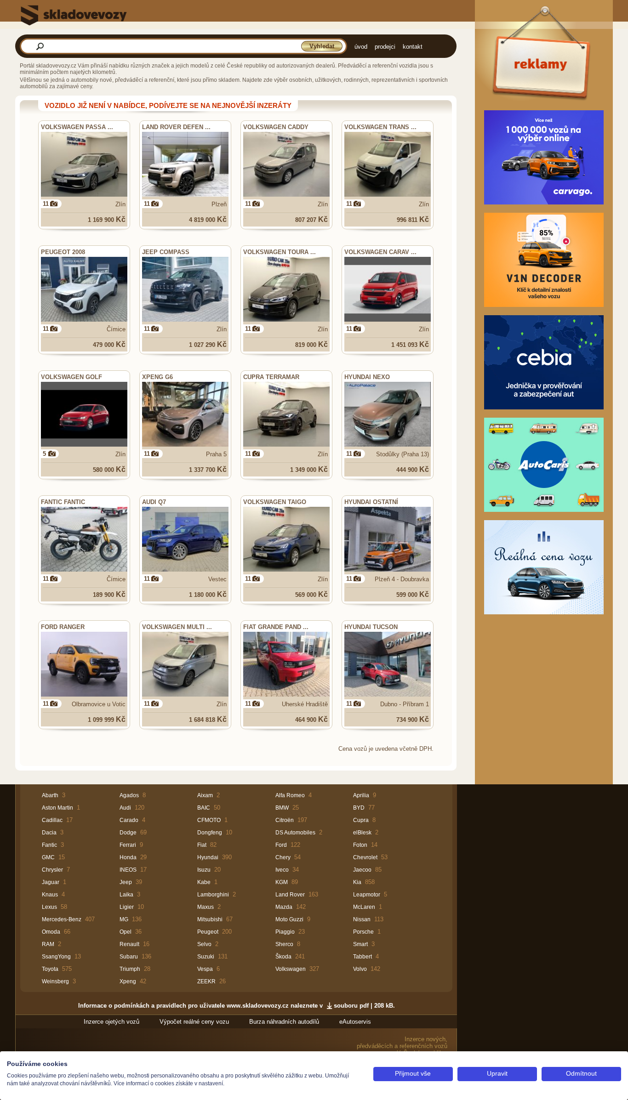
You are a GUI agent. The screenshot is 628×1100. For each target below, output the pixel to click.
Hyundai (207, 857)
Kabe (204, 882)
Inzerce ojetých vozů (111, 1021)
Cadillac (52, 820)
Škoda (283, 956)
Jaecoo (362, 870)
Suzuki (205, 956)
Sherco (284, 944)
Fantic (49, 845)
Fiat (201, 845)
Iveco (282, 870)
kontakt (412, 46)
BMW (282, 808)
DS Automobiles (295, 832)
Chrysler (52, 870)
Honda (128, 857)
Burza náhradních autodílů (284, 1021)
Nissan (362, 919)
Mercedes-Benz (61, 919)
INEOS (128, 870)
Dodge (128, 832)
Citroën (284, 820)
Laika (126, 894)
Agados (129, 795)
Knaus (50, 894)
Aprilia (361, 795)
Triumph (130, 969)
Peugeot (207, 932)
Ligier (127, 907)
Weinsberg (55, 981)
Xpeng (128, 981)
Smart (360, 944)
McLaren (364, 907)
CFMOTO (209, 820)
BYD (359, 808)
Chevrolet (365, 857)
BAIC (203, 808)
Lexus (49, 907)
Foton (360, 845)
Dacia (49, 832)
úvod (360, 46)
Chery (283, 857)
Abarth (50, 795)
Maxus (205, 907)
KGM (281, 882)
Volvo (360, 969)
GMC (48, 857)
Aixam (205, 795)
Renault (129, 944)
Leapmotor (366, 894)
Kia (357, 882)
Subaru (129, 956)
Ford (281, 845)
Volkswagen (290, 969)
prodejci (385, 46)
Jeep (126, 882)
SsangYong (56, 956)
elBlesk (362, 832)
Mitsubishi (210, 919)
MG (124, 919)
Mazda (283, 907)
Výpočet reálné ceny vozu (194, 1021)
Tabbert (362, 956)
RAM (48, 944)
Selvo (204, 944)
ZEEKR (206, 981)
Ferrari (128, 845)
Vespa (205, 969)
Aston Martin (57, 808)
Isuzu (204, 870)
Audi (125, 808)
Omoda (51, 932)
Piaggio (285, 932)
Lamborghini (213, 894)
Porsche (363, 932)
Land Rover (290, 894)
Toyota (50, 969)
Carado (129, 820)
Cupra (361, 820)
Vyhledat (321, 46)
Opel (125, 932)
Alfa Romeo (290, 795)
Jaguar (50, 882)
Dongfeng (209, 832)
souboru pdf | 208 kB (363, 1005)
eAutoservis (355, 1021)
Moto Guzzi (289, 919)
